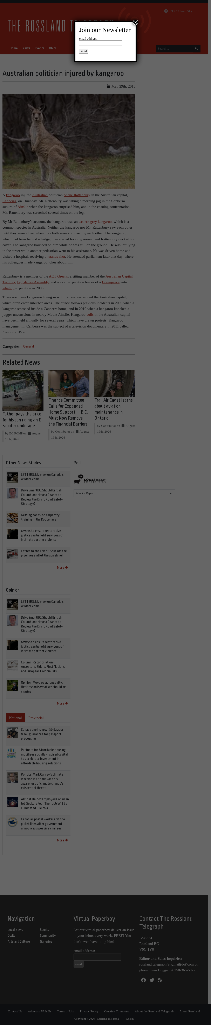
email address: (88, 38)
